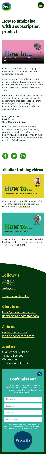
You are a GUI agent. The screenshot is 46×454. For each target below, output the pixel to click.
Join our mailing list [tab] (15, 296)
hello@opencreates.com (19, 312)
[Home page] (6, 6)
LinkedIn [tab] (8, 280)
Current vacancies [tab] (14, 332)
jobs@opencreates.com (18, 336)
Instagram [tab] (9, 288)
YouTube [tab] (8, 284)
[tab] (5, 156)
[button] (23, 440)
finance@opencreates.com (20, 316)
